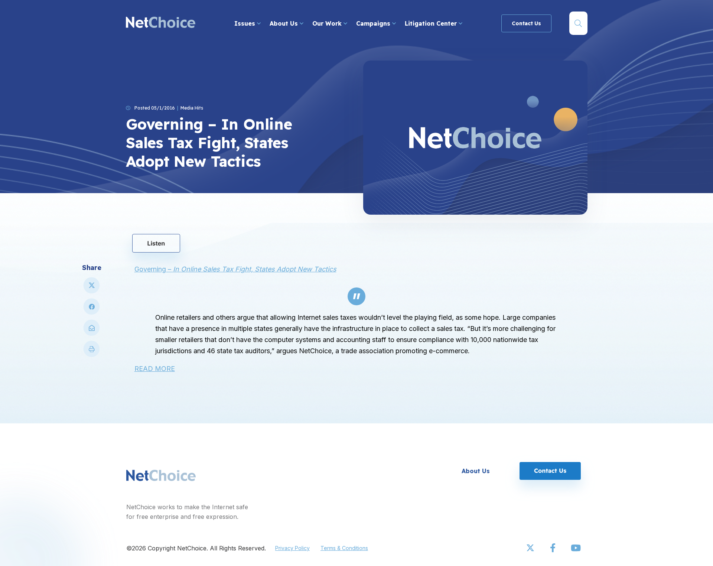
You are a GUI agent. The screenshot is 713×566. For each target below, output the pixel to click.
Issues (245, 23)
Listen (156, 243)
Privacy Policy (292, 548)
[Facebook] (553, 548)
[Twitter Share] (91, 288)
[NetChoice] (160, 23)
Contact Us (526, 23)
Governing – (235, 269)
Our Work (328, 23)
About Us (285, 23)
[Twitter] (531, 548)
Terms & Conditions (344, 548)
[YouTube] (575, 548)
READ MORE (154, 369)
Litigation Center (432, 23)
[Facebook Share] (91, 309)
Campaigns (374, 23)
